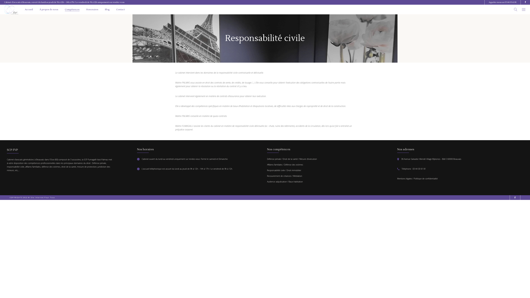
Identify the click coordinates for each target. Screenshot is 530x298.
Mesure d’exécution (308, 159)
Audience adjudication (277, 181)
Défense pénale (274, 159)
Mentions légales (404, 178)
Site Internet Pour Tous (43, 197)
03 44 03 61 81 (510, 2)
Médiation (297, 176)
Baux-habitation (296, 181)
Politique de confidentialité (426, 178)
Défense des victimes (293, 164)
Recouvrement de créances (279, 176)
